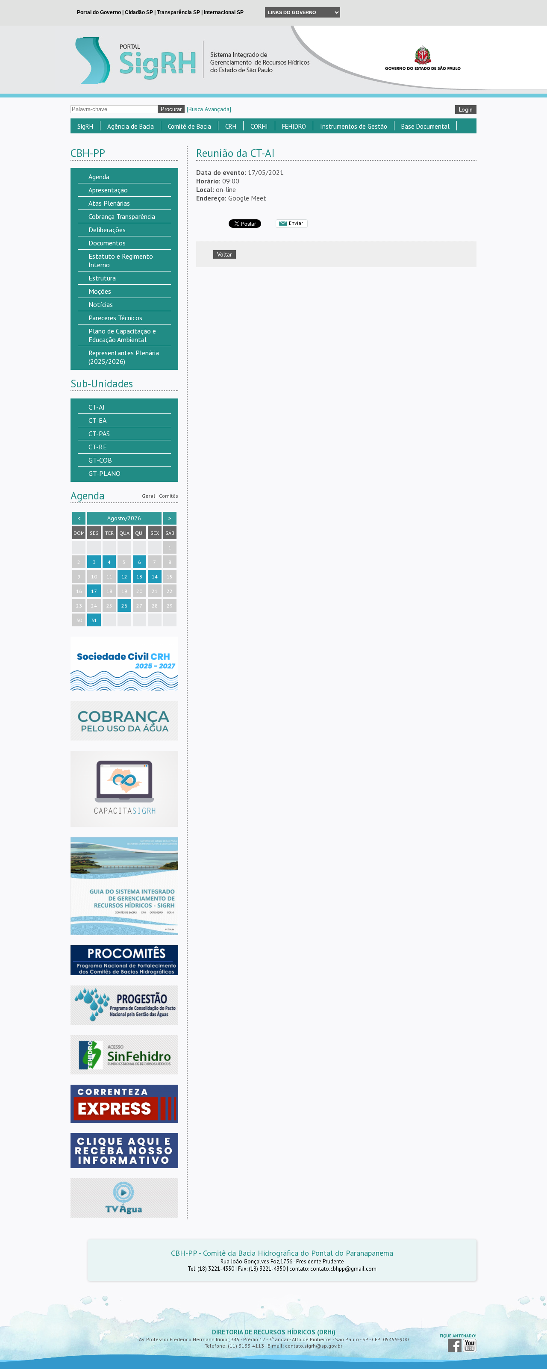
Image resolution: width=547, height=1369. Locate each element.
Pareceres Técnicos (115, 317)
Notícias (100, 304)
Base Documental (425, 126)
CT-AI (96, 407)
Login (466, 109)
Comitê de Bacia (189, 126)
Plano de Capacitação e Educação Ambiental (122, 335)
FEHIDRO (294, 126)
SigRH (85, 126)
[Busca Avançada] (209, 109)
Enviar (296, 223)
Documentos (107, 243)
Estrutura (102, 278)
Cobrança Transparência (121, 216)
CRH (230, 126)
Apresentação (108, 190)
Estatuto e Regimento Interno (120, 260)
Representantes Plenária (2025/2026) (123, 357)
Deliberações (107, 229)
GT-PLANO (104, 473)
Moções (99, 291)
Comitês (168, 496)
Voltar (224, 254)
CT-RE (97, 447)
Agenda (98, 176)
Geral (148, 496)
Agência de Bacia (130, 126)
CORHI (259, 126)
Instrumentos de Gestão (353, 126)
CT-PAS (99, 433)
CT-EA (97, 420)
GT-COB (100, 460)
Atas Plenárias (109, 203)
